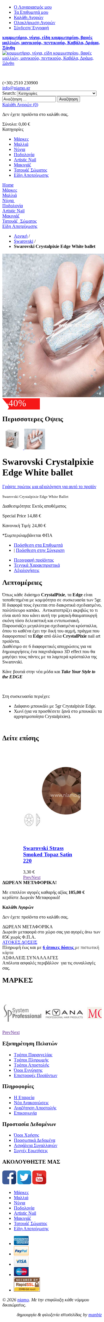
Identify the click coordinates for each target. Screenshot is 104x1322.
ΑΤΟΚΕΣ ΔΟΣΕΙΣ (19, 942)
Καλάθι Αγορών (28, 17)
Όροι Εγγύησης (28, 1070)
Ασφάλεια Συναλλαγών (35, 1145)
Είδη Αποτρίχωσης (31, 1228)
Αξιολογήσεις (26, 570)
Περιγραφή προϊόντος (34, 560)
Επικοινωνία (25, 1113)
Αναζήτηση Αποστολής (35, 1107)
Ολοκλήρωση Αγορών (34, 22)
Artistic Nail (25, 1213)
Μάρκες (21, 1192)
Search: (9, 93)
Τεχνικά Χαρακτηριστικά (37, 565)
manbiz (95, 1314)
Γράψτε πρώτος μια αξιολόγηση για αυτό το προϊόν (49, 486)
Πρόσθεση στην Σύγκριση (40, 550)
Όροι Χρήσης (26, 1135)
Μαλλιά (21, 1197)
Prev (27, 877)
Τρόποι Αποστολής (31, 1065)
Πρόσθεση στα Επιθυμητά (38, 545)
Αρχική (20, 236)
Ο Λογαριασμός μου (33, 7)
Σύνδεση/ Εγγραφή (31, 27)
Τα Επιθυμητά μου (31, 12)
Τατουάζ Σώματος (30, 1223)
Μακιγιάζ (22, 1218)
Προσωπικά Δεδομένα (34, 1140)
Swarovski (23, 241)
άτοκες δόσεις (59, 947)
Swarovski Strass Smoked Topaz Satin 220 (47, 854)
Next (35, 877)
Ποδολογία (24, 1207)
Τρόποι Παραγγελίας (33, 1054)
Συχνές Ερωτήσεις (31, 1150)
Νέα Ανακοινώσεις (31, 1102)
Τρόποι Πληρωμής (31, 1059)
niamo (23, 1299)
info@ (16, 88)
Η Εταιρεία (24, 1097)
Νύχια (19, 1202)
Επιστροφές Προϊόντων (35, 1075)
